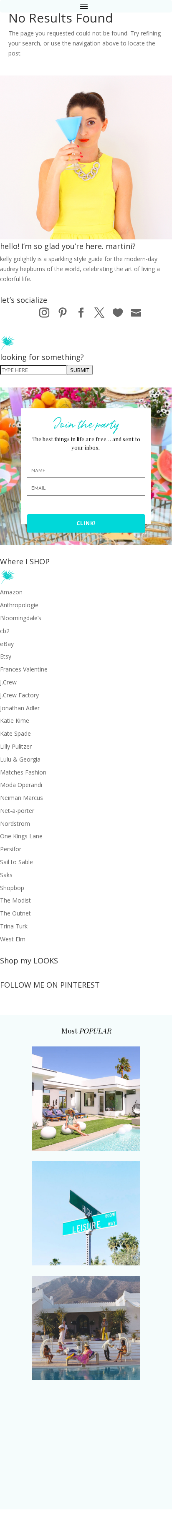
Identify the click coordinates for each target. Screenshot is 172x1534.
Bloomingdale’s (20, 618)
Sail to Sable (16, 862)
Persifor (10, 849)
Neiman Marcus (21, 798)
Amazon (11, 592)
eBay (7, 644)
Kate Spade (15, 733)
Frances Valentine (24, 669)
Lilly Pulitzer (16, 746)
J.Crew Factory (19, 695)
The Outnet (15, 913)
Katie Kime (14, 720)
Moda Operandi (21, 785)
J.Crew (8, 682)
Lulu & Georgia (20, 759)
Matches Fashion (23, 772)
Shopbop (12, 888)
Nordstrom (15, 823)
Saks (6, 875)
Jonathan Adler (20, 708)
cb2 (5, 631)
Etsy (5, 656)
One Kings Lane (21, 836)
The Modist (15, 900)
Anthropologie (19, 605)
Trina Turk (14, 926)
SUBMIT (79, 370)
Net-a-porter (17, 811)
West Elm (12, 939)
